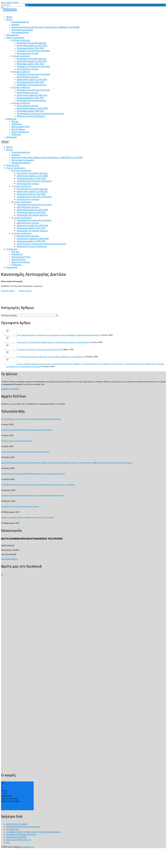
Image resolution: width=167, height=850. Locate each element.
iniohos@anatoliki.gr (9, 559)
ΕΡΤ (8, 842)
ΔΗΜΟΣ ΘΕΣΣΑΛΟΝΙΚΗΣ (17, 824)
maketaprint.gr (28, 847)
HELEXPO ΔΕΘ (12, 829)
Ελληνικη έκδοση (8, 291)
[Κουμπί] (27, 5)
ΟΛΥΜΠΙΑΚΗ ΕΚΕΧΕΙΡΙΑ (16, 837)
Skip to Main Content (9, 2)
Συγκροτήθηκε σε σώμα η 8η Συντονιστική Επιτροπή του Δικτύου (20, 506)
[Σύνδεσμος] (83, 9)
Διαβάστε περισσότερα (10, 389)
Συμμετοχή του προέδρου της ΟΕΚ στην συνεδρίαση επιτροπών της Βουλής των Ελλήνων (27, 517)
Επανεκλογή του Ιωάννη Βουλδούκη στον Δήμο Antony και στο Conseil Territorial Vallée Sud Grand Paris (32, 495)
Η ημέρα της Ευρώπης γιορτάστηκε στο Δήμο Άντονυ (39, 349)
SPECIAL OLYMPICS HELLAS (18, 840)
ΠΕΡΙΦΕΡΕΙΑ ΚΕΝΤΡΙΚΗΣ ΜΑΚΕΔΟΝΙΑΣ (23, 827)
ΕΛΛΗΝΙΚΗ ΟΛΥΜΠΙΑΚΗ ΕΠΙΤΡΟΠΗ (21, 835)
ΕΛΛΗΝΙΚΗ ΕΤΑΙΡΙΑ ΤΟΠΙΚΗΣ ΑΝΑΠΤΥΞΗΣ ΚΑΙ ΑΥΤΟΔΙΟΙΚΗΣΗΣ (33, 832)
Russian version (25, 291)
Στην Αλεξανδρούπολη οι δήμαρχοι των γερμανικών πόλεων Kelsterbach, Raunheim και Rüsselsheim (58, 335)
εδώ (10, 404)
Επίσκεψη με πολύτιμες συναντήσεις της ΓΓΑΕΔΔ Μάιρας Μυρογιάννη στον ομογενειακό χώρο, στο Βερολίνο (33, 473)
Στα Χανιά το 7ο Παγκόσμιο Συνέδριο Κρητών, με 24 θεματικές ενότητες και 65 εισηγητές (53, 342)
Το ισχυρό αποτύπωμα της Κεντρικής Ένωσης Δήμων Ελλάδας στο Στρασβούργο (50, 357)
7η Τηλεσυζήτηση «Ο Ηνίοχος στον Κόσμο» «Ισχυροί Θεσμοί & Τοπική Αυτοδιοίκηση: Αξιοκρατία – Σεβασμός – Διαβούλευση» (38, 484)
